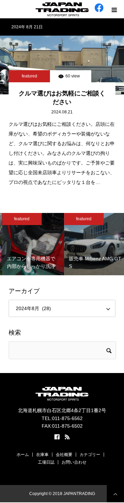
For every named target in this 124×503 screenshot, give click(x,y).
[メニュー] (115, 9)
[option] (32, 244)
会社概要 (64, 455)
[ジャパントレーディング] (62, 9)
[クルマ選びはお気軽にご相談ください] (62, 65)
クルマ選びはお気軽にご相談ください (62, 97)
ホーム (23, 455)
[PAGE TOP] (115, 493)
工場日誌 (46, 462)
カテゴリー (90, 455)
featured (29, 76)
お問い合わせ (74, 462)
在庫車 (42, 455)
